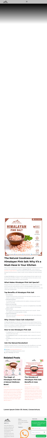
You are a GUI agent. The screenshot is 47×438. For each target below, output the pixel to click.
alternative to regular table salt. (10, 270)
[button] (27, 1)
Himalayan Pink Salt (20, 315)
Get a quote (6, 411)
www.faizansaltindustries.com (16, 349)
